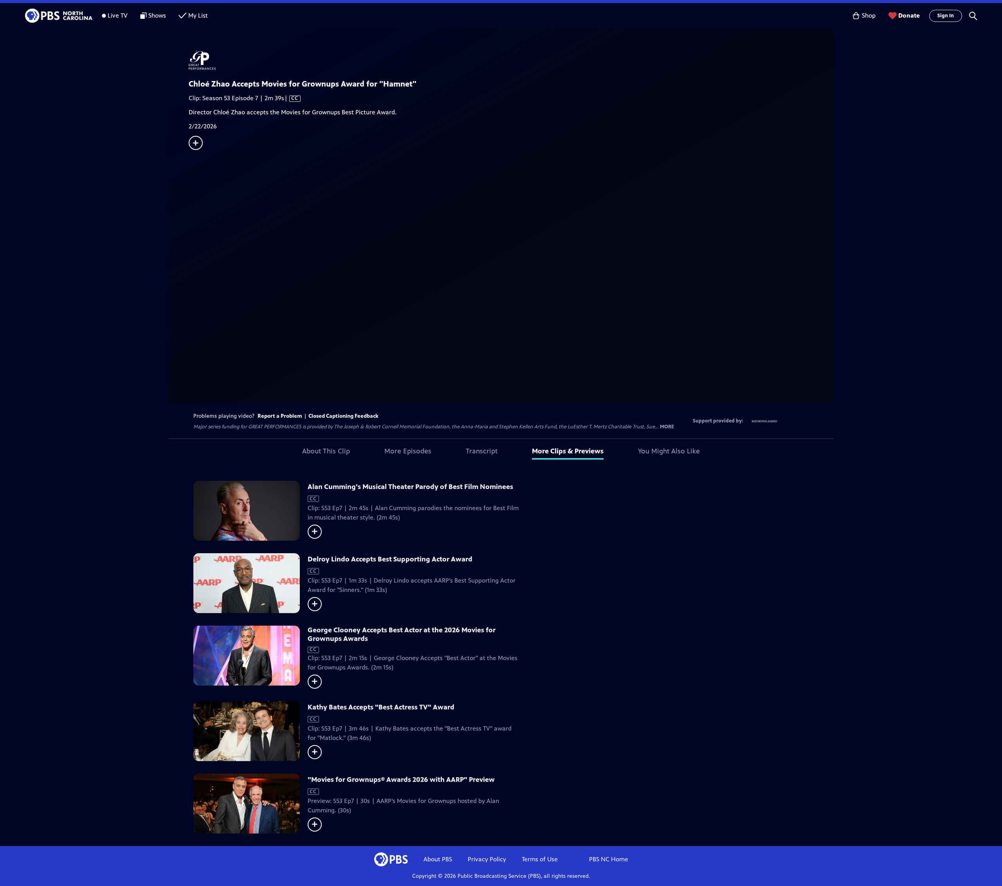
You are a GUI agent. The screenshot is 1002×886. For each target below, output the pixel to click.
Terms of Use (540, 859)
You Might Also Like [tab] (669, 451)
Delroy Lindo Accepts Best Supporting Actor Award (390, 559)
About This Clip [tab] (326, 451)
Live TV (118, 15)
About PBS (438, 859)
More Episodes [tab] (407, 451)
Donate (909, 15)
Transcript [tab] (481, 451)
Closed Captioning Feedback (343, 416)
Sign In (945, 16)
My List (198, 15)
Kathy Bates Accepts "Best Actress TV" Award (381, 707)
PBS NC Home (608, 859)
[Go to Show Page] (511, 60)
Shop (869, 15)
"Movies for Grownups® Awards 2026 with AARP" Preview (401, 779)
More (667, 427)
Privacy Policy (487, 859)
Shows (157, 15)
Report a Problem (280, 416)
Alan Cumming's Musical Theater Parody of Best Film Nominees (410, 486)
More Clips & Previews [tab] (568, 451)
